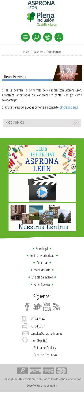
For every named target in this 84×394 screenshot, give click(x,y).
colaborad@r (9, 100)
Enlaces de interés (42, 277)
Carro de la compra (47, 37)
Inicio (26, 51)
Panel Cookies (42, 284)
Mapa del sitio (42, 269)
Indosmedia (50, 385)
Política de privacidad (42, 255)
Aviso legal (42, 248)
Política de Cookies (45, 347)
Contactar (42, 262)
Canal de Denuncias (45, 354)
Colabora (38, 51)
